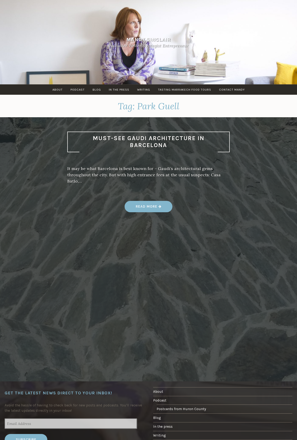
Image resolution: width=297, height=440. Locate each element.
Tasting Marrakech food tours (184, 89)
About (57, 89)
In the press (119, 89)
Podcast (78, 89)
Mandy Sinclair (148, 39)
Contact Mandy (232, 89)
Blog (97, 89)
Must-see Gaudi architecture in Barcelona (148, 142)
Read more (148, 208)
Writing (143, 89)
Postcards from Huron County (181, 409)
